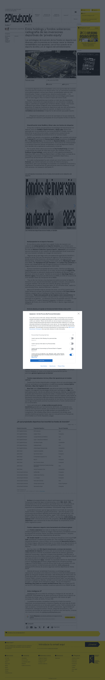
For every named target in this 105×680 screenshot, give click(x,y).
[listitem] (52, 335)
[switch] (72, 338)
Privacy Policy (61, 366)
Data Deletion (44, 366)
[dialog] (52, 340)
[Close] (79, 314)
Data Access (52, 366)
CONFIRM (41, 360)
